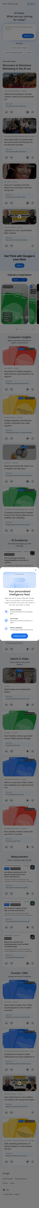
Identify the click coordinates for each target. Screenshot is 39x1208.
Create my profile (19, 636)
